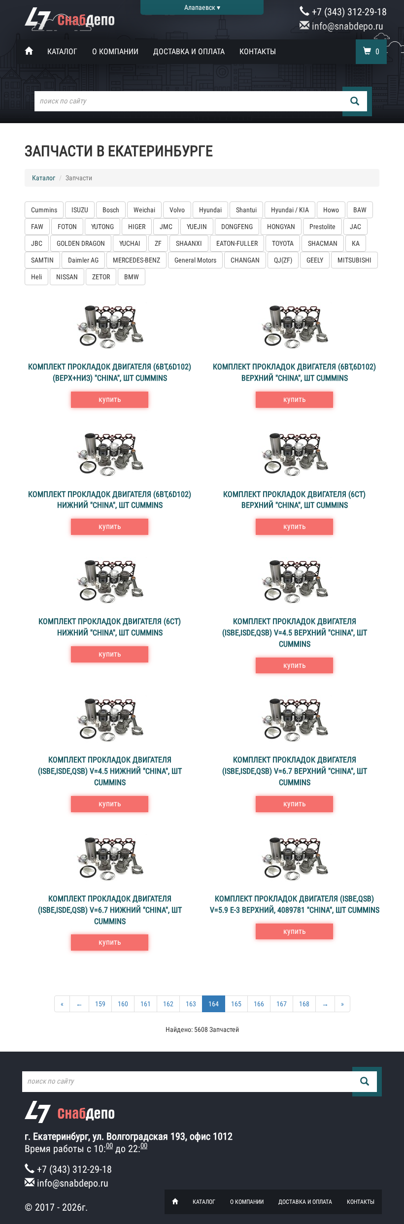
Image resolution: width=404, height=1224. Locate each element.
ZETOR (101, 277)
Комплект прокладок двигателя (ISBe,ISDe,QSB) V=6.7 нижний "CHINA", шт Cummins (110, 910)
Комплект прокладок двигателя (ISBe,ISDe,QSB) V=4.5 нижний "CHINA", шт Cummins (110, 771)
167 (281, 1004)
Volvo (177, 210)
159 (100, 1004)
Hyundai (210, 210)
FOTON (67, 227)
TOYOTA (283, 243)
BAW (360, 210)
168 (304, 1004)
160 (123, 1004)
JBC (36, 243)
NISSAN (67, 277)
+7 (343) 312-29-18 (348, 12)
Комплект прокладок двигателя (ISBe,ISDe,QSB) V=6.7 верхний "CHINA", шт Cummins (294, 771)
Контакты (257, 51)
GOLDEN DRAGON (81, 243)
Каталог (62, 51)
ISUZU (79, 210)
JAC (355, 227)
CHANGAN (245, 260)
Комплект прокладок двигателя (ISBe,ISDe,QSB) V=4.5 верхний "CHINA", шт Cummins (294, 633)
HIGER (136, 227)
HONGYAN (281, 227)
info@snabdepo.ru (346, 26)
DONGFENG (237, 227)
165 (236, 1004)
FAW (37, 227)
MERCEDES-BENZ (136, 260)
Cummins (44, 210)
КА (356, 243)
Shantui (246, 210)
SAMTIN (42, 260)
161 (145, 1004)
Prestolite (322, 227)
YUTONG (102, 227)
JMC (166, 227)
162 (168, 1004)
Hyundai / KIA (290, 210)
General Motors (195, 260)
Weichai (144, 210)
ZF (158, 243)
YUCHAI (129, 243)
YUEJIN (197, 227)
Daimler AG (83, 260)
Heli (36, 277)
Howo (331, 210)
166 (259, 1004)
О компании (115, 51)
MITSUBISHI (354, 260)
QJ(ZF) (283, 260)
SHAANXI (189, 243)
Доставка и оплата (189, 51)
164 (213, 1004)
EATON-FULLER (237, 243)
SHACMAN (322, 243)
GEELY (314, 260)
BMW (131, 277)
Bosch (110, 210)
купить (110, 399)
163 (191, 1004)
